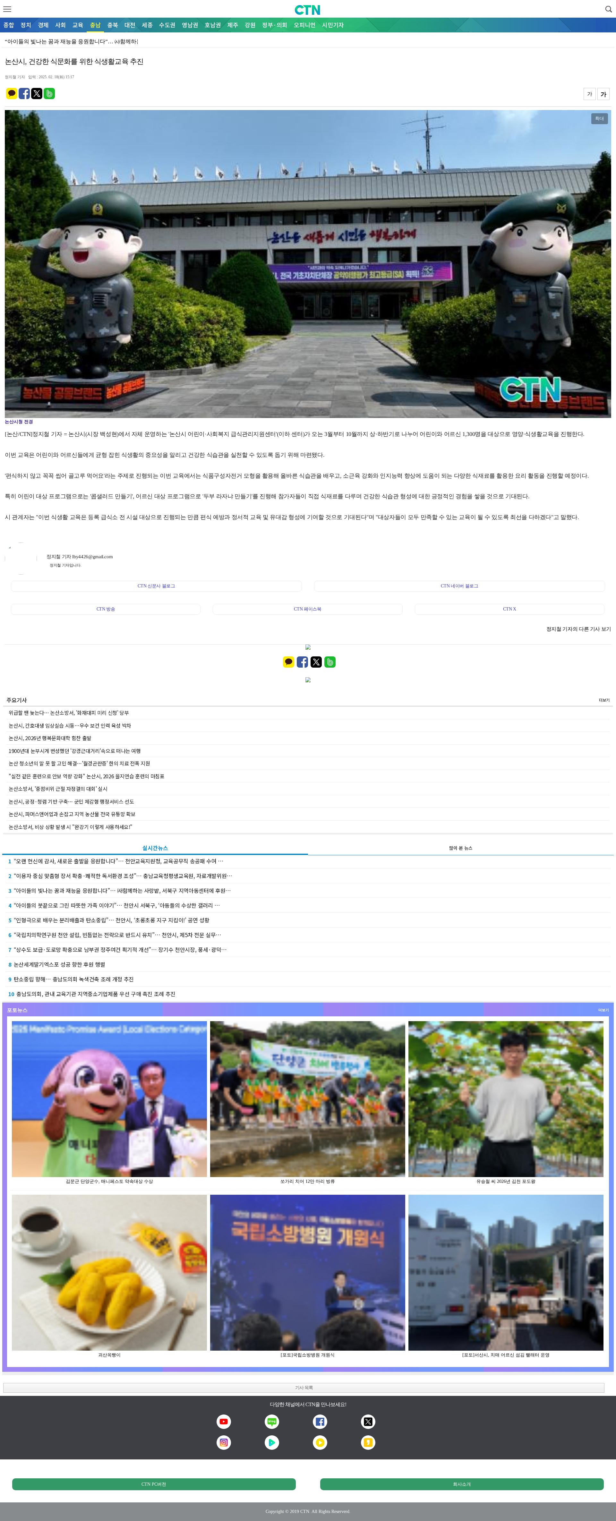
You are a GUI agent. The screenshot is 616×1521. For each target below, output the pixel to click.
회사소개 (462, 1484)
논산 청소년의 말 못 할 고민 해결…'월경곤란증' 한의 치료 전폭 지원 (79, 763)
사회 (60, 25)
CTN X (509, 609)
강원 (250, 25)
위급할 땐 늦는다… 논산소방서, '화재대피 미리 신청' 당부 (69, 712)
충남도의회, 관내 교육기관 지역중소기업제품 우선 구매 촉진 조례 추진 (91, 994)
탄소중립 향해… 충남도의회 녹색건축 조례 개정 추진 (71, 979)
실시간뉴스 (155, 848)
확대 (599, 118)
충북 (112, 25)
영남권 (190, 25)
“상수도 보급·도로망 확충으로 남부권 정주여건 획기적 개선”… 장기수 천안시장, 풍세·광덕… (117, 949)
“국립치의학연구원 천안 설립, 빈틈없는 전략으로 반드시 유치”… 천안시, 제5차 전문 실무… (114, 935)
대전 (129, 25)
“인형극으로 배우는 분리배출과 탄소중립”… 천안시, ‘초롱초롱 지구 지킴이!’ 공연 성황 (109, 920)
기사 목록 (304, 1387)
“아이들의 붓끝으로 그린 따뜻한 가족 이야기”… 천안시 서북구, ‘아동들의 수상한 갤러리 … (114, 905)
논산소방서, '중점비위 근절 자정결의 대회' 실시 (58, 788)
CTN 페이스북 (307, 609)
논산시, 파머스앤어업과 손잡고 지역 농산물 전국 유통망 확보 (72, 814)
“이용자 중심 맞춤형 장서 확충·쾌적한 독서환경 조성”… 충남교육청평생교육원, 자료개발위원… (120, 876)
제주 (232, 25)
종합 (8, 25)
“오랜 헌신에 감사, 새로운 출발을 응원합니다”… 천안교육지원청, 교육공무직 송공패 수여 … (116, 861)
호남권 (213, 25)
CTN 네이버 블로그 (459, 586)
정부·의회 (274, 25)
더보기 (604, 700)
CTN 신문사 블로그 (156, 586)
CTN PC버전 (153, 1484)
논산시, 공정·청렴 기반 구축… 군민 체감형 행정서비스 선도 (71, 801)
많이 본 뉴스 (461, 848)
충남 (95, 25)
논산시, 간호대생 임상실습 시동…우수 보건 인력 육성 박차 (70, 725)
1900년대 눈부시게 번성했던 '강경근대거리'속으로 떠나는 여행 (75, 751)
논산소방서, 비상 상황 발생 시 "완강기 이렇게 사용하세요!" (71, 827)
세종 (147, 25)
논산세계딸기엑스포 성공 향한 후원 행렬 (56, 964)
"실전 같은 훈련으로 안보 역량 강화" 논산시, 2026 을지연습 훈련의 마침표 (87, 776)
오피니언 (305, 25)
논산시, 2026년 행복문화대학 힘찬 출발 (50, 738)
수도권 (167, 25)
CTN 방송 (106, 609)
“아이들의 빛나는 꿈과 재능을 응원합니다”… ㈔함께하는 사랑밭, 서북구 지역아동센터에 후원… (119, 890)
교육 (78, 25)
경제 (43, 25)
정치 (26, 25)
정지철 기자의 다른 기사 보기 (578, 629)
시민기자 (333, 25)
